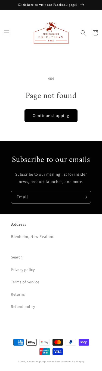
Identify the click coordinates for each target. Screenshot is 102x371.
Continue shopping (51, 115)
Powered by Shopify (73, 361)
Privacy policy (23, 269)
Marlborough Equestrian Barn (44, 361)
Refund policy (23, 306)
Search (17, 257)
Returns (18, 294)
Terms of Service (25, 281)
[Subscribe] (85, 197)
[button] (7, 33)
